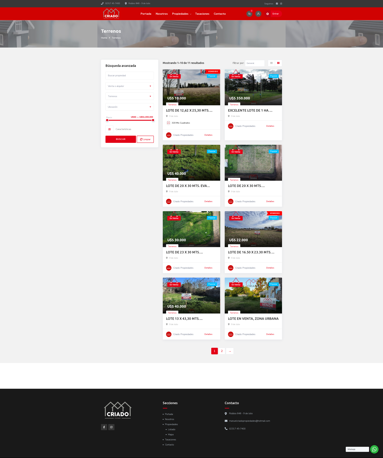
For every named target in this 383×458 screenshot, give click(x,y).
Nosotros (162, 14)
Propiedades (180, 14)
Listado (171, 429)
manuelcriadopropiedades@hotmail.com (249, 420)
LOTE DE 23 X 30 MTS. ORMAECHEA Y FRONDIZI (185, 252)
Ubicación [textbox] (112, 106)
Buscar (121, 139)
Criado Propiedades (183, 135)
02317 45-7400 (237, 428)
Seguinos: (269, 3)
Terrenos (172, 104)
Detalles (208, 135)
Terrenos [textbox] (112, 96)
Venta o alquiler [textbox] (116, 86)
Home (104, 37)
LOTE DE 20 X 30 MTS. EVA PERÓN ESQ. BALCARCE (186, 186)
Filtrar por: (238, 63)
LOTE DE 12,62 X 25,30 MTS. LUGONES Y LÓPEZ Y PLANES (188, 110)
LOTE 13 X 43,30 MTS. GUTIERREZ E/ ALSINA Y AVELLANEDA (184, 319)
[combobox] (129, 86)
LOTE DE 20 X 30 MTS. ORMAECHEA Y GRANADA (248, 186)
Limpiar (146, 139)
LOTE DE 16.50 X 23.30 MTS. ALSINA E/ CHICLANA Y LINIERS (252, 252)
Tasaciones (202, 14)
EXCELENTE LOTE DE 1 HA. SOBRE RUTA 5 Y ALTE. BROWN (252, 110)
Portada (146, 14)
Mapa (171, 434)
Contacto (220, 14)
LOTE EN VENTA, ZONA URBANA (253, 318)
